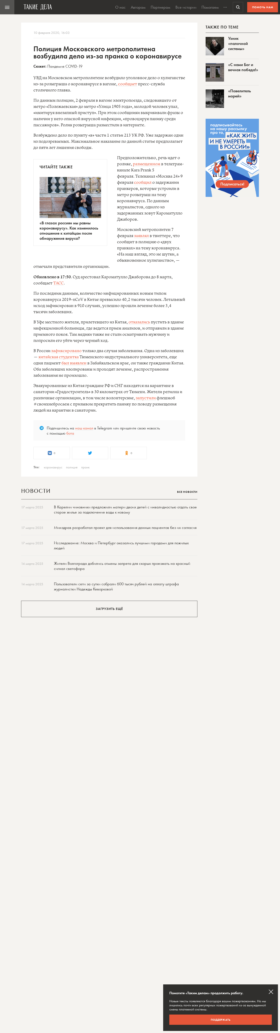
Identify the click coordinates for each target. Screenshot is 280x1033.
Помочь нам (262, 7)
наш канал (84, 428)
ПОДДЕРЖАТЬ (221, 1020)
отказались (139, 322)
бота (70, 433)
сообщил (142, 183)
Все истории (185, 7)
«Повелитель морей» (239, 93)
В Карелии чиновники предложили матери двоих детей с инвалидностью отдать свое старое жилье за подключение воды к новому (125, 509)
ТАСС (58, 283)
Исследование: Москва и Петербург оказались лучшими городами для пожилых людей (121, 545)
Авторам (138, 7)
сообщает (127, 84)
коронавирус (53, 467)
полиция (71, 467)
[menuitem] (7, 7)
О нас (120, 7)
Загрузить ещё (109, 609)
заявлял (141, 236)
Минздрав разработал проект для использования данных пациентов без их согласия (125, 527)
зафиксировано (66, 351)
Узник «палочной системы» (238, 43)
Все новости (187, 491)
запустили (146, 398)
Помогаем (210, 7)
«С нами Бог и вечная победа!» (243, 67)
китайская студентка (59, 357)
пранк (85, 467)
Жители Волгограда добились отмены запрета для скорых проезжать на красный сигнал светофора (122, 566)
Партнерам (160, 7)
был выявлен (74, 363)
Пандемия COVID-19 (64, 66)
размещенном (146, 164)
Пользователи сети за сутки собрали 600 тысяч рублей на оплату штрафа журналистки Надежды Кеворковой (116, 586)
